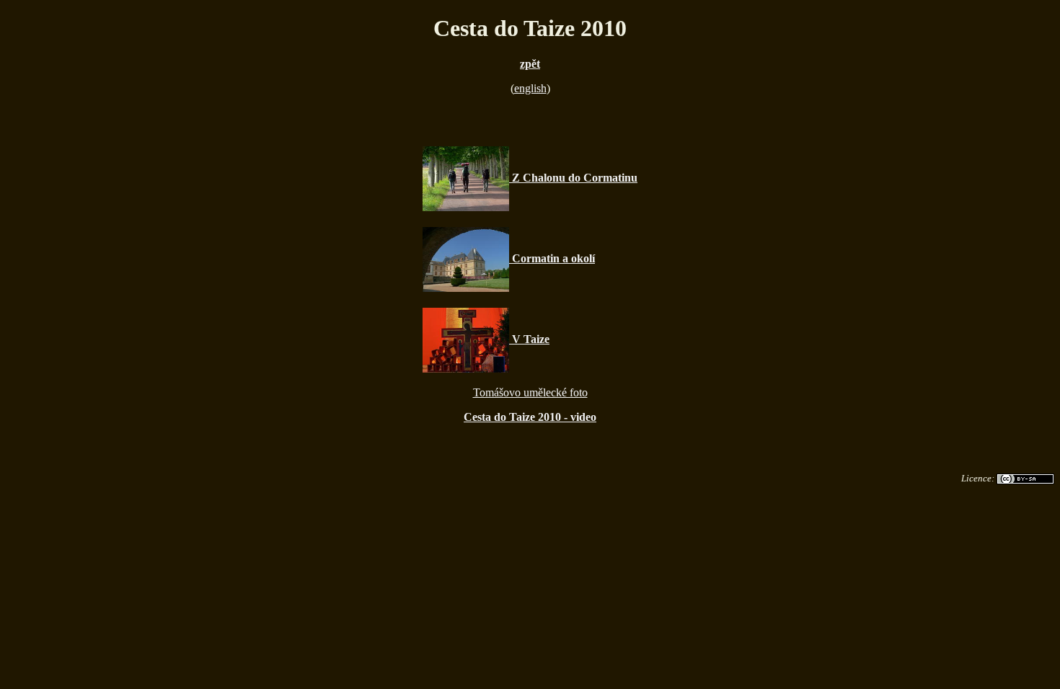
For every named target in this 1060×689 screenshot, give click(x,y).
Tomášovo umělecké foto (530, 392)
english (530, 88)
